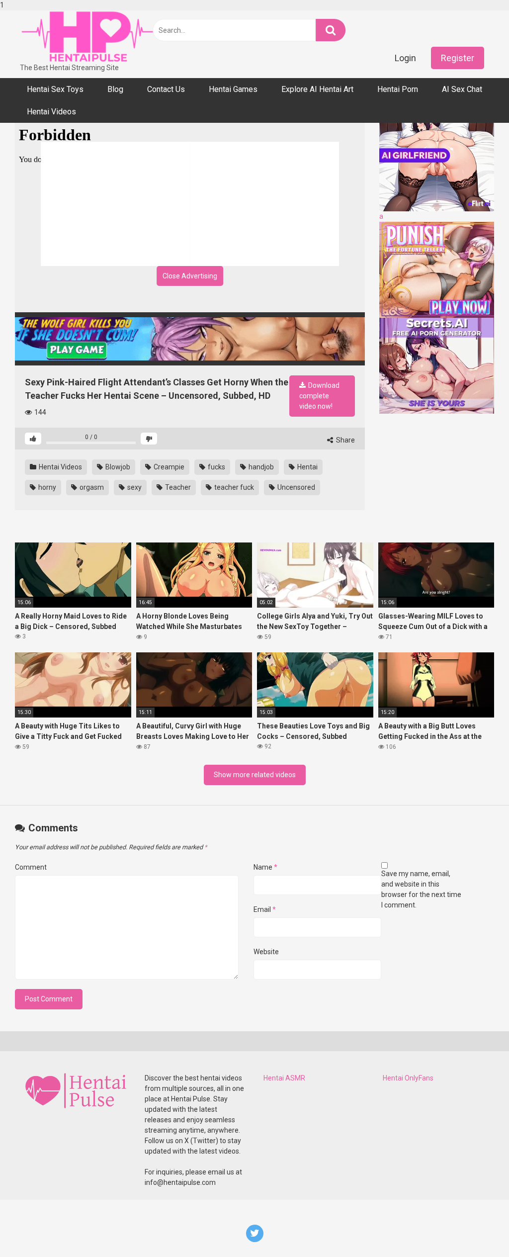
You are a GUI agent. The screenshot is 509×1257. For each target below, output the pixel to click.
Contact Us (166, 89)
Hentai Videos (51, 111)
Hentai (307, 467)
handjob (260, 467)
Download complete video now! (319, 395)
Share (345, 440)
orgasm (91, 487)
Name (265, 867)
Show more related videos (255, 775)
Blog (115, 89)
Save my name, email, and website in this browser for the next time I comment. (421, 889)
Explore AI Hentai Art (317, 89)
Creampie (168, 467)
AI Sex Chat (462, 89)
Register (457, 58)
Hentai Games (233, 89)
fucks (215, 467)
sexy (134, 487)
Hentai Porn (397, 89)
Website (266, 952)
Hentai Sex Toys (55, 89)
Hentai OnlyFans (408, 1078)
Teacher (177, 487)
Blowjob (117, 467)
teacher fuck (233, 487)
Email (265, 909)
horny (46, 487)
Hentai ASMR (284, 1078)
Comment (31, 867)
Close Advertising (190, 276)
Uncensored (295, 487)
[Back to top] (475, 1228)
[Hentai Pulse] (89, 36)
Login (405, 58)
